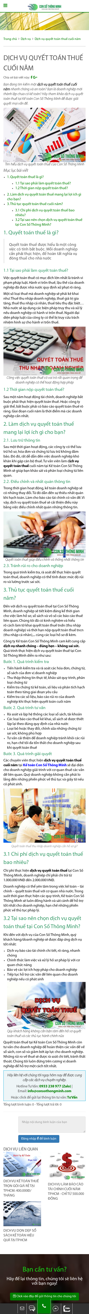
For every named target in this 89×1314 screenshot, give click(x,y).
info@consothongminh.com (49, 1091)
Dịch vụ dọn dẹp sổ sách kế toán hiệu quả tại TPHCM (19, 1235)
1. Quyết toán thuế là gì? (25, 177)
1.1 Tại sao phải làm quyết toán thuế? (43, 183)
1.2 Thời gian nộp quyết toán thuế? (41, 188)
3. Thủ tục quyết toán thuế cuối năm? (35, 204)
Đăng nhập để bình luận (38, 1138)
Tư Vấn (72, 1097)
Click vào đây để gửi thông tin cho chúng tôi (46, 1296)
